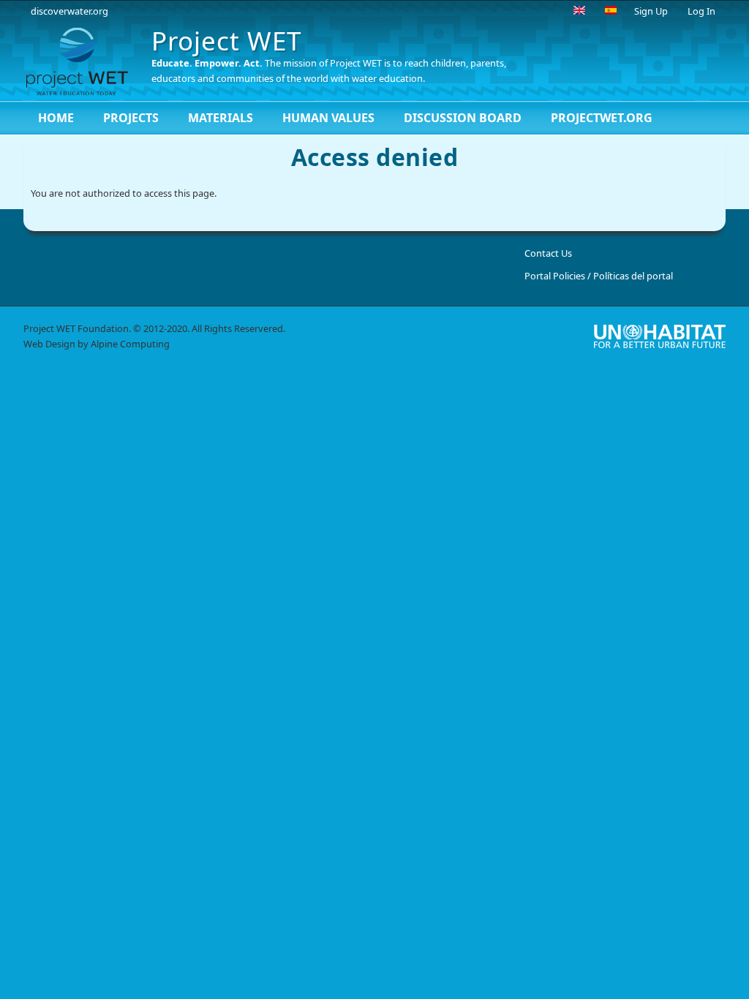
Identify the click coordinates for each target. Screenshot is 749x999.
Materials (220, 118)
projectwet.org (601, 118)
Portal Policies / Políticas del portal (598, 275)
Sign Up (651, 11)
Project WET (226, 40)
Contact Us (548, 253)
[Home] (81, 61)
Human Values (328, 118)
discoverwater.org (69, 11)
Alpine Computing (130, 343)
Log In (701, 11)
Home (56, 118)
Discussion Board (463, 118)
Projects (131, 118)
